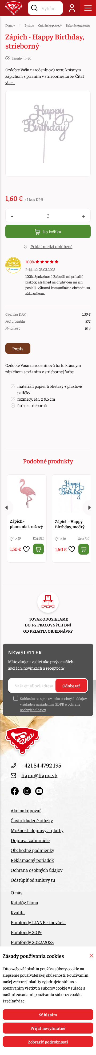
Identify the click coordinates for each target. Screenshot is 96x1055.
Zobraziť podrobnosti (48, 1041)
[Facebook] (15, 790)
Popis (17, 348)
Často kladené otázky (32, 820)
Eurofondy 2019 (26, 932)
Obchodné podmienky (32, 850)
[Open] (88, 8)
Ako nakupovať (26, 810)
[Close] (91, 955)
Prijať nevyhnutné (48, 1028)
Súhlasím (48, 1014)
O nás (16, 892)
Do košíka (51, 231)
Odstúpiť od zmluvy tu (33, 880)
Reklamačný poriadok (32, 860)
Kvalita (18, 912)
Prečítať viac (14, 1000)
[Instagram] (28, 790)
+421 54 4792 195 (41, 765)
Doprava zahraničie (30, 840)
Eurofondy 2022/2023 (32, 942)
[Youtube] (39, 790)
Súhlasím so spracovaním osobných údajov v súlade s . (53, 704)
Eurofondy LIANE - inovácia (38, 922)
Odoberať (71, 685)
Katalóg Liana (24, 902)
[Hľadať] (34, 7)
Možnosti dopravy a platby (37, 830)
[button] (48, 246)
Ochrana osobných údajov (36, 870)
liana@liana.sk (39, 775)
